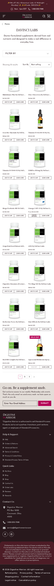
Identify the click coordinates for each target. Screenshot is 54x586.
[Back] (3, 24)
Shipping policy (12, 576)
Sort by (26, 65)
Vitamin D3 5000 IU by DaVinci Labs (14, 170)
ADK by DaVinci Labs (36, 246)
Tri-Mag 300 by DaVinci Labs (39, 284)
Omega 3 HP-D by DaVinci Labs (39, 208)
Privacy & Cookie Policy (13, 456)
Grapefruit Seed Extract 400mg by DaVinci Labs (14, 246)
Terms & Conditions (12, 452)
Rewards (8, 496)
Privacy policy (26, 573)
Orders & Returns (11, 444)
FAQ (6, 439)
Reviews (8, 491)
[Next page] (34, 377)
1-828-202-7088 (37, 9)
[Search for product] (44, 16)
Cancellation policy (27, 580)
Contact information (30, 576)
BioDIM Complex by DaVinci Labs (14, 360)
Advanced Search (11, 448)
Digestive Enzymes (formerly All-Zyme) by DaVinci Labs (14, 284)
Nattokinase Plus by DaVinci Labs (14, 95)
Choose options (34, 216)
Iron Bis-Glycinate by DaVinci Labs (14, 133)
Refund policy (11, 573)
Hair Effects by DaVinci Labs (39, 322)
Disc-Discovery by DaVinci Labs (39, 95)
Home (7, 24)
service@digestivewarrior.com (19, 528)
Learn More (21, 103)
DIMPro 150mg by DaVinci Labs (39, 170)
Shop (7, 479)
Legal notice (10, 580)
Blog (6, 475)
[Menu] (4, 16)
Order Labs (9, 487)
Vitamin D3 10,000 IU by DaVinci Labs (39, 133)
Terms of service (42, 573)
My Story (8, 471)
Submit (45, 403)
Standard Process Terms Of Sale (16, 460)
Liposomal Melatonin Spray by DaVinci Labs (39, 360)
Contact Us (9, 483)
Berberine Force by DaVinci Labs (14, 322)
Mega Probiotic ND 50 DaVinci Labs (14, 208)
